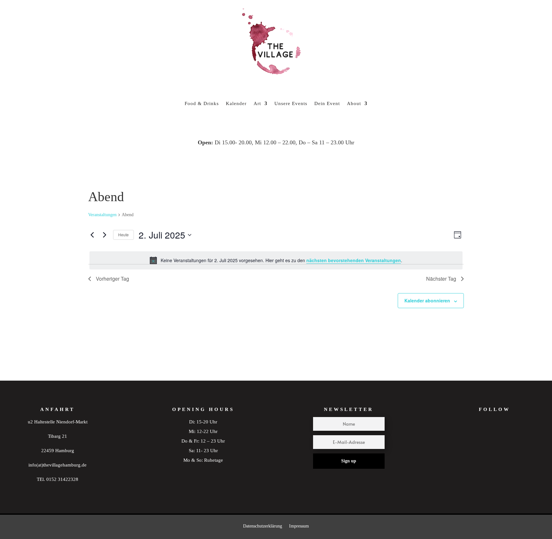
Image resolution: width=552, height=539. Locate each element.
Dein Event (327, 103)
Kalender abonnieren (427, 300)
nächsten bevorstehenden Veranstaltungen (353, 260)
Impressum (299, 526)
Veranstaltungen (102, 214)
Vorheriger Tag (112, 278)
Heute (123, 234)
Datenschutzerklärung (262, 526)
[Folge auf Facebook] (507, 437)
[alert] (276, 260)
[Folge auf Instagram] (482, 437)
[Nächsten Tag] (104, 235)
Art (257, 103)
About (354, 103)
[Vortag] (92, 235)
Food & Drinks (202, 103)
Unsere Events (290, 103)
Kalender (236, 103)
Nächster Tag (441, 278)
